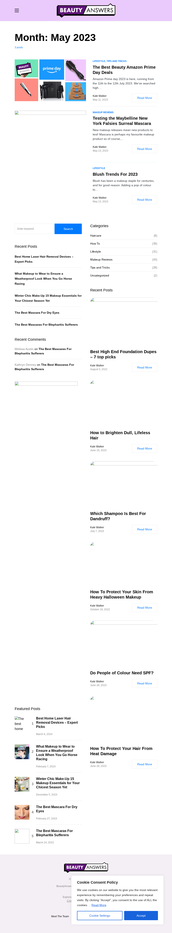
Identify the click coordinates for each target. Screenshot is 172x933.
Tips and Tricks (99, 755)
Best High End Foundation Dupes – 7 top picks (123, 842)
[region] (117, 900)
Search (68, 716)
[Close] (159, 879)
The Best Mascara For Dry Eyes (37, 800)
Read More (98, 905)
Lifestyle (95, 739)
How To (95, 731)
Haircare (95, 723)
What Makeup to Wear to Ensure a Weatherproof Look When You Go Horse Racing (43, 766)
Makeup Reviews (101, 747)
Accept (141, 915)
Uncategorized (99, 763)
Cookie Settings (99, 915)
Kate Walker (97, 853)
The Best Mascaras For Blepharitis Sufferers (46, 812)
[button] (17, 10)
